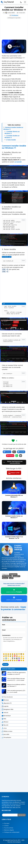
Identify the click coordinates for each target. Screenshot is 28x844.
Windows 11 (16, 576)
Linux (11, 578)
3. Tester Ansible (11, 140)
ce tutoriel (17, 162)
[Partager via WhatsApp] (16, 455)
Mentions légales (9, 830)
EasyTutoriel (13, 840)
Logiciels (6, 706)
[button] (21, 2)
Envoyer (5, 664)
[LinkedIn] (21, 549)
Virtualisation (14, 15)
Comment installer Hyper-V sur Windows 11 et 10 (14, 537)
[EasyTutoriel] (7, 2)
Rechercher (22, 815)
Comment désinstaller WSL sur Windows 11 (14, 496)
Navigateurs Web (8, 709)
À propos (6, 823)
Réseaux (6, 722)
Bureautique (7, 715)
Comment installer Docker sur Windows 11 (14, 516)
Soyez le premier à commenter (13, 608)
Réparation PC (8, 703)
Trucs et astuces (7, 576)
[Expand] (25, 2)
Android (6, 712)
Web (5, 719)
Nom (3, 624)
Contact (6, 825)
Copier (23, 219)
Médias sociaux (8, 731)
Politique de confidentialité (11, 832)
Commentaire (6, 635)
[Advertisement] (14, 29)
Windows (5, 578)
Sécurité (6, 725)
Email (4, 630)
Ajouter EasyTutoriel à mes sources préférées (15, 462)
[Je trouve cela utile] (13, 441)
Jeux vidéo (6, 734)
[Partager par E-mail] (20, 455)
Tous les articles (8, 828)
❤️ (15, 656)
